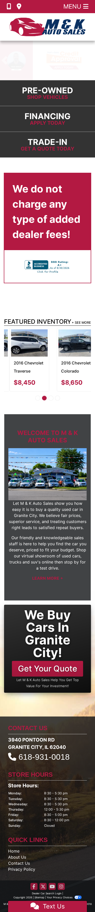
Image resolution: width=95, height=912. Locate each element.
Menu (73, 6)
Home (14, 851)
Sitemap (39, 897)
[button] (4, 60)
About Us (17, 857)
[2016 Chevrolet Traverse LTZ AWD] (24, 343)
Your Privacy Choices (60, 897)
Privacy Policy (21, 869)
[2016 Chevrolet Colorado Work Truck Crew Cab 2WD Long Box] (71, 343)
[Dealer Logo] (48, 27)
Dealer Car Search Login (47, 893)
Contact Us (19, 863)
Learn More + (47, 578)
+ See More (81, 322)
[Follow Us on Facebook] (33, 887)
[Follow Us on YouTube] (52, 887)
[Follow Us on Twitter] (43, 887)
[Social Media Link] (61, 887)
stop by (71, 561)
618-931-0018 (44, 757)
